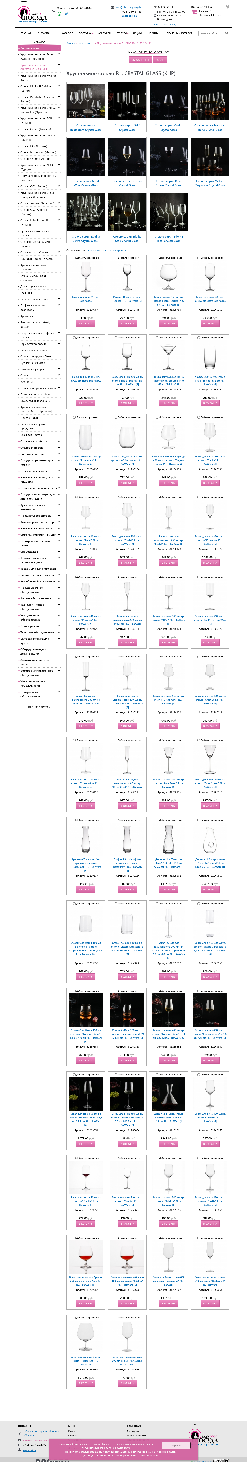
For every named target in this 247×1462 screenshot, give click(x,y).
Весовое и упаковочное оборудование (36, 673)
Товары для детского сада (38, 568)
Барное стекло (30, 48)
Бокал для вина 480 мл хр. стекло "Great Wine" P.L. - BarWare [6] (210, 699)
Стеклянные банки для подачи (35, 244)
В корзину (86, 323)
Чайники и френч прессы (36, 258)
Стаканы (25, 375)
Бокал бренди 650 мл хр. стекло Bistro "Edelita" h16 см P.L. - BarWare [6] (169, 300)
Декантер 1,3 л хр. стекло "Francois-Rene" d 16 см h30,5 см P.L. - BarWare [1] (210, 862)
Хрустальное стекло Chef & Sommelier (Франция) (38, 110)
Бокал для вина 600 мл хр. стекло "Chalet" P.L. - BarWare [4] (127, 540)
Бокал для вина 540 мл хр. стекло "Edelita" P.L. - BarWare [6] (168, 1201)
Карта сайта (29, 1450)
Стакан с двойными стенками (33, 278)
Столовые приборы (34, 441)
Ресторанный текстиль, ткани (36, 543)
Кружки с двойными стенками (33, 267)
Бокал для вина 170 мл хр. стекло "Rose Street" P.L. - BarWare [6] (210, 783)
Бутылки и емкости (32, 363)
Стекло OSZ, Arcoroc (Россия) (33, 212)
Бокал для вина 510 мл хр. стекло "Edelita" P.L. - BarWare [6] (127, 1201)
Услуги (122, 33)
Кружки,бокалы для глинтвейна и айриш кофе (37, 409)
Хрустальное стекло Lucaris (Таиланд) (38, 137)
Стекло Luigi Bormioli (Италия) (34, 222)
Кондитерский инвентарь (37, 522)
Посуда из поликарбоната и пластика (38, 178)
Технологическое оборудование (32, 607)
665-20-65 (79, 8)
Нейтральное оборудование (30, 694)
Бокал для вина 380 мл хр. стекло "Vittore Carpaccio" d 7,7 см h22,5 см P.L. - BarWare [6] (127, 1119)
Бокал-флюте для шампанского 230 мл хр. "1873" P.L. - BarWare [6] (85, 699)
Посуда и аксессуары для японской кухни (37, 496)
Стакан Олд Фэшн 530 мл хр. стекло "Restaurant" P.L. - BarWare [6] (127, 460)
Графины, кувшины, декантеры (33, 307)
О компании (46, 33)
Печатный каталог (179, 33)
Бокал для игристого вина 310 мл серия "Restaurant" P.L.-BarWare (210, 1280)
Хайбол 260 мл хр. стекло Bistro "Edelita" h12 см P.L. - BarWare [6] (210, 380)
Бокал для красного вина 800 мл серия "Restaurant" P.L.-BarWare (127, 1360)
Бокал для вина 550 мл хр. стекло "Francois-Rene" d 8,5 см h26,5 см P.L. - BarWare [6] (85, 1119)
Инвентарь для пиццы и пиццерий (36, 479)
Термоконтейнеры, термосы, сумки (33, 560)
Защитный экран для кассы (34, 662)
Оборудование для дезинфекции (33, 651)
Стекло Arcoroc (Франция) (37, 203)
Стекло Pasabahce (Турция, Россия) (37, 99)
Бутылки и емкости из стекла (34, 233)
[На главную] (33, 12)
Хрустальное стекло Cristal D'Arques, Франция (37, 195)
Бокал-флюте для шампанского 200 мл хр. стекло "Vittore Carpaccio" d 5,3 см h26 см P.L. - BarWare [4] (168, 950)
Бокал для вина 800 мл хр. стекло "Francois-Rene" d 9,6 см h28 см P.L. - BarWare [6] (210, 1033)
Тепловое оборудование (37, 632)
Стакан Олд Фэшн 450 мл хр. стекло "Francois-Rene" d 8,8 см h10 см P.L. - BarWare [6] (85, 1035)
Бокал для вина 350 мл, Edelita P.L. (86, 298)
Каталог (67, 33)
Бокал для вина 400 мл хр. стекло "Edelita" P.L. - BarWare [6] (210, 1117)
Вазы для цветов (31, 435)
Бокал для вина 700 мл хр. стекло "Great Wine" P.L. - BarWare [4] (85, 783)
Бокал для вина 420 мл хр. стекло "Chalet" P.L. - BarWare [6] (85, 540)
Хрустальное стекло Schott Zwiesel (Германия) (37, 56)
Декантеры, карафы (33, 286)
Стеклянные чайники (34, 252)
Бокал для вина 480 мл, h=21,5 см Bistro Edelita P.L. (210, 298)
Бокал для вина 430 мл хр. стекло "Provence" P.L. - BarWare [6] (85, 619)
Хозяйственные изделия (37, 575)
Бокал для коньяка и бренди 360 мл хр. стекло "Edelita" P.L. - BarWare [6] (127, 1280)
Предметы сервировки (36, 515)
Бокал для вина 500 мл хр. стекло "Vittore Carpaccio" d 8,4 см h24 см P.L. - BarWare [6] (210, 948)
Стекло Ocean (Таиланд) (35, 129)
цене (104, 250)
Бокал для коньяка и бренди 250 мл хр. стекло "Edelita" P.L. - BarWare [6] (85, 1280)
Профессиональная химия (38, 488)
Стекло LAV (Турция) (33, 146)
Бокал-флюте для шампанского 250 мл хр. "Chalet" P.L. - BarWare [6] (168, 540)
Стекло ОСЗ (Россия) (33, 186)
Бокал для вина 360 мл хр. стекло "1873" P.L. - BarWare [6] (210, 619)
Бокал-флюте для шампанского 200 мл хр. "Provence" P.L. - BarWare (127, 619)
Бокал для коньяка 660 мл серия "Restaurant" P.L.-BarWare (86, 1360)
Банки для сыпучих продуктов (32, 426)
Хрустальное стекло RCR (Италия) (36, 120)
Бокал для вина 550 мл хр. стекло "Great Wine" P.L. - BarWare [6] (168, 699)
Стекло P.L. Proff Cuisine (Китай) (35, 88)
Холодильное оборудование (30, 617)
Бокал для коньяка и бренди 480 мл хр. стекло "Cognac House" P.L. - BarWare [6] (168, 460)
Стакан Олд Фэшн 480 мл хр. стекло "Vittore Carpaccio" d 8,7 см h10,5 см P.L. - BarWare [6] (85, 948)
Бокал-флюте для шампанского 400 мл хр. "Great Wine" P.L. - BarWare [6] (127, 701)
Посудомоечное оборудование (31, 590)
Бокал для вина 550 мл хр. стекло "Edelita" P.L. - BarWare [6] (210, 1201)
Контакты (104, 33)
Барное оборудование (35, 598)
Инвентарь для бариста (36, 528)
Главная (25, 33)
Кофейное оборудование (37, 581)
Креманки (26, 316)
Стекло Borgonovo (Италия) (38, 152)
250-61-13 (129, 11)
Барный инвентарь (33, 454)
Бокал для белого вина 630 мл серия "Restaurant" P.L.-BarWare (169, 1280)
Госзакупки (133, 1431)
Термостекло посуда (33, 344)
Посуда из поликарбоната (37, 394)
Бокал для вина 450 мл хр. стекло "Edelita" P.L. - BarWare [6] (85, 1201)
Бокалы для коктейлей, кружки (35, 324)
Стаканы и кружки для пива (38, 388)
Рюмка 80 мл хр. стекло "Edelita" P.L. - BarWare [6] (127, 298)
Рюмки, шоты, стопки (34, 299)
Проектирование (136, 1435)
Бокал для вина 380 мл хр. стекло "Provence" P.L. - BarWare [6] (210, 540)
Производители (39, 707)
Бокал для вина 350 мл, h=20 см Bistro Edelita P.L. (86, 378)
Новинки (154, 33)
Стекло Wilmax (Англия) (35, 158)
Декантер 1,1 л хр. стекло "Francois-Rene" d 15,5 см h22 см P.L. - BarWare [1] (168, 1117)
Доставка (85, 33)
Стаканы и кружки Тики (35, 356)
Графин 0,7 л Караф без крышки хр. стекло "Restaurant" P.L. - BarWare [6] (86, 864)
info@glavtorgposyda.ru (129, 7)
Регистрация (161, 24)
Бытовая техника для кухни (34, 641)
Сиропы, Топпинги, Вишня (38, 534)
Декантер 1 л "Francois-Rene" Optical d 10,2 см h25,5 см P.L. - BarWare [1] (169, 862)
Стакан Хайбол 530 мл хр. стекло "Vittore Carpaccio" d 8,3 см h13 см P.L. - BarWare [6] (127, 948)
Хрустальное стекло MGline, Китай (38, 78)
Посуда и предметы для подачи (36, 462)
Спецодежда (29, 551)
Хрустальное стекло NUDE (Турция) (37, 167)
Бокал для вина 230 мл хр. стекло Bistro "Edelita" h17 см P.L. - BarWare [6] (127, 380)
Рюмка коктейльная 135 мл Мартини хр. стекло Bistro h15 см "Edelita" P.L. (169, 380)
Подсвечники (29, 417)
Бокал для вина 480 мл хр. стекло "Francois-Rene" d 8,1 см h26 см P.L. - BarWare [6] (168, 1033)
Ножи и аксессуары (34, 471)
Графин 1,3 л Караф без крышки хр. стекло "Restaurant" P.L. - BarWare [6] (127, 864)
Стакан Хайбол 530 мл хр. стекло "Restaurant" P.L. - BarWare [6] (86, 460)
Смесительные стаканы (35, 400)
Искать (160, 60)
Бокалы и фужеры (32, 369)
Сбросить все (140, 60)
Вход (173, 24)
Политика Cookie (149, 1455)
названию (93, 250)
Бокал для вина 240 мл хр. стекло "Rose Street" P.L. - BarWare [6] (168, 783)
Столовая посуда (31, 447)
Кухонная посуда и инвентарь (33, 507)
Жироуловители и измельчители (33, 683)
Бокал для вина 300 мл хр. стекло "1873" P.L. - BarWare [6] (169, 619)
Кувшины (26, 381)
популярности (118, 250)
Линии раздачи (30, 626)
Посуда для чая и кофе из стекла (37, 335)
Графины (26, 292)
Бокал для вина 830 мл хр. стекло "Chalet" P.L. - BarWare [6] (210, 460)
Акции (137, 33)
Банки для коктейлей (34, 350)
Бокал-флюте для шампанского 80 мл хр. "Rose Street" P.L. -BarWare (127, 783)
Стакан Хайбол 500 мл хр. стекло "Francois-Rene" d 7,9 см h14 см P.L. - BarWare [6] (127, 1033)
